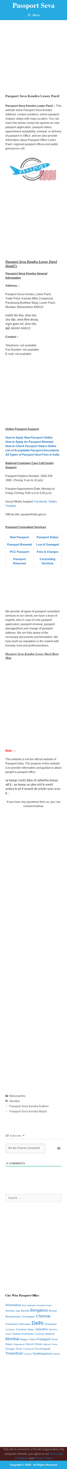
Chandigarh (28, 1316)
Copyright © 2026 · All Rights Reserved (33, 1464)
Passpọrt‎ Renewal (19, 544)
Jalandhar (41, 1329)
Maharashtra (17, 1095)
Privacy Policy (43, 1458)
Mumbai (14, 1101)
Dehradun (25, 1324)
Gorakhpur (10, 1329)
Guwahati (21, 1329)
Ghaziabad (50, 1324)
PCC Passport (19, 551)
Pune (55, 1339)
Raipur (9, 1344)
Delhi (37, 1323)
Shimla (38, 1344)
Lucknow (39, 1334)
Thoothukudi (28, 1349)
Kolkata (17, 1334)
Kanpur (8, 1334)
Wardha (56, 1354)
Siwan (54, 1344)
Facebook (40, 501)
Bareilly (25, 1310)
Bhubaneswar (13, 1316)
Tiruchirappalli (42, 1348)
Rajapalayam (19, 1344)
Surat (19, 1348)
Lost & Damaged (47, 544)
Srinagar (10, 1348)
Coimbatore (12, 1324)
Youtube (10, 505)
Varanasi (28, 1354)
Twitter (52, 501)
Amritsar (10, 1310)
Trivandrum (14, 1353)
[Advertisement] (33, 55)
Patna (32, 1339)
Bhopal (53, 1310)
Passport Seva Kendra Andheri (29, 1106)
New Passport (19, 537)
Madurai (50, 1334)
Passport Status (47, 537)
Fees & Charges (47, 551)
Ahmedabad (13, 1305)
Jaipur (30, 1329)
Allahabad (32, 1305)
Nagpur (24, 1339)
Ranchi (30, 1344)
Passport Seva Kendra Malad (28, 1111)
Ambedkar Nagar (44, 1305)
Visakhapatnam (42, 1353)
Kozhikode (28, 1334)
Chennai (43, 1316)
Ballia (18, 1311)
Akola (24, 1305)
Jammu (53, 1329)
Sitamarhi (47, 1344)
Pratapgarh (44, 1339)
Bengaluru (39, 1310)
